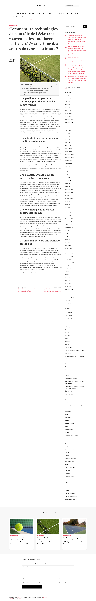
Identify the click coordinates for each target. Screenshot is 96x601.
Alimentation (21, 13)
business (67, 344)
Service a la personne (70, 458)
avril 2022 (67, 242)
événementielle (69, 394)
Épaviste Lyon (68, 391)
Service (67, 455)
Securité (67, 452)
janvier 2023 (68, 216)
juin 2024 (67, 172)
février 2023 (68, 213)
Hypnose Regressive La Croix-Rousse (75, 406)
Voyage (67, 482)
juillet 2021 (68, 268)
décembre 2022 (69, 219)
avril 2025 (67, 142)
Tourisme (67, 470)
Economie (52, 13)
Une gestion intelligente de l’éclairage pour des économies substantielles (39, 87)
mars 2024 (68, 181)
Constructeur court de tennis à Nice (74, 350)
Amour (67, 324)
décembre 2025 (69, 119)
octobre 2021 (68, 260)
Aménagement (69, 318)
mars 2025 (68, 145)
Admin (10, 56)
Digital (31, 13)
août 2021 (68, 265)
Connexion (67, 490)
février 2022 (68, 248)
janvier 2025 (68, 151)
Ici (35, 273)
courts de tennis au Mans (52, 199)
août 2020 (68, 301)
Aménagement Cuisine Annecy (73, 321)
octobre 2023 (68, 195)
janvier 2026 (68, 116)
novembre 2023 (69, 192)
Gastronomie (68, 400)
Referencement (69, 438)
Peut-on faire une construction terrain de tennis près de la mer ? (75, 59)
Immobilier (61, 13)
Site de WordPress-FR (71, 499)
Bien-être (67, 335)
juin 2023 (67, 201)
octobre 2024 (68, 160)
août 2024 (68, 166)
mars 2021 (68, 280)
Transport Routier (70, 476)
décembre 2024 (69, 154)
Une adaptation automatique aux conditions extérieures (35, 88)
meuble (67, 420)
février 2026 (68, 113)
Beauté (67, 333)
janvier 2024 (68, 186)
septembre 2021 (69, 263)
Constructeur (68, 347)
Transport (67, 473)
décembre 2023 (69, 189)
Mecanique (68, 417)
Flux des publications (70, 493)
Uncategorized (69, 479)
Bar (66, 330)
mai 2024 (67, 175)
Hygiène (67, 403)
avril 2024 (67, 178)
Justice (67, 414)
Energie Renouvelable (71, 378)
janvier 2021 (68, 286)
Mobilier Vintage (69, 423)
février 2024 (68, 183)
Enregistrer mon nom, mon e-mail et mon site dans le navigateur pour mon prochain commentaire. (45, 582)
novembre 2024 (69, 157)
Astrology (67, 327)
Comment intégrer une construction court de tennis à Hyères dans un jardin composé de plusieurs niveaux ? (77, 39)
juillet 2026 (68, 98)
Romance (67, 444)
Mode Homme (69, 429)
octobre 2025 (68, 125)
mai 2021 (67, 274)
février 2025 (68, 148)
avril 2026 (67, 107)
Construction (13, 25)
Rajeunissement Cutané (71, 435)
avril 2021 (67, 277)
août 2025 (68, 131)
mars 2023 (68, 210)
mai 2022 (67, 239)
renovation (68, 441)
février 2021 (68, 283)
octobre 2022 (68, 224)
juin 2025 (67, 137)
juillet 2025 (68, 134)
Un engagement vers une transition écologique (32, 94)
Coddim (41, 5)
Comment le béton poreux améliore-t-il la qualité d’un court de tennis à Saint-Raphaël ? (47, 541)
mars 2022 (68, 245)
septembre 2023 (69, 198)
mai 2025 (67, 140)
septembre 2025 (69, 128)
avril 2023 (67, 207)
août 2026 (68, 96)
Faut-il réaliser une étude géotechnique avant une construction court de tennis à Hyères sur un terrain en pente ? (77, 50)
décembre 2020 (69, 289)
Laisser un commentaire (13, 61)
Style (77, 13)
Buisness (67, 341)
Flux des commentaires (71, 496)
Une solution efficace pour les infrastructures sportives (34, 90)
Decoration (68, 364)
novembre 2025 (69, 122)
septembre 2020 (69, 298)
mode (66, 426)
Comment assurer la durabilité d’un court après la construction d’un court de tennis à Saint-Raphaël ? (21, 541)
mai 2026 (67, 104)
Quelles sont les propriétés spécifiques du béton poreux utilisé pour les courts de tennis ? (74, 541)
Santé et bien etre (70, 450)
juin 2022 (67, 236)
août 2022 (68, 230)
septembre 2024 (69, 163)
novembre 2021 (69, 257)
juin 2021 (67, 271)
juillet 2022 (68, 233)
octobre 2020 (68, 295)
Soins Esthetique (69, 461)
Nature (69, 13)
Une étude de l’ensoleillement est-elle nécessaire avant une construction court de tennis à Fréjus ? (77, 79)
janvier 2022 (68, 251)
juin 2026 (67, 101)
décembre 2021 (69, 254)
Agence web (68, 312)
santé (66, 447)
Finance (67, 397)
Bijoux (66, 338)
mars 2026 (68, 110)
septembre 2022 (69, 227)
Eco (44, 13)
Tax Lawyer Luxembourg (71, 467)
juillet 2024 (68, 169)
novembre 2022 (69, 222)
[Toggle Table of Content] (55, 85)
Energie (67, 375)
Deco (38, 13)
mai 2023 (67, 204)
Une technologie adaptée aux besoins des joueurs (33, 92)
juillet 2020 (68, 304)
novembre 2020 (69, 292)
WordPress (20, 598)
